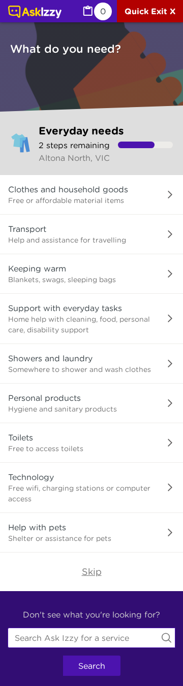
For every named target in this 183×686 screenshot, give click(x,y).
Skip (92, 571)
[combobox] (91, 638)
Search (91, 666)
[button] (91, 195)
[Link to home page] (35, 12)
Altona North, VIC (74, 158)
